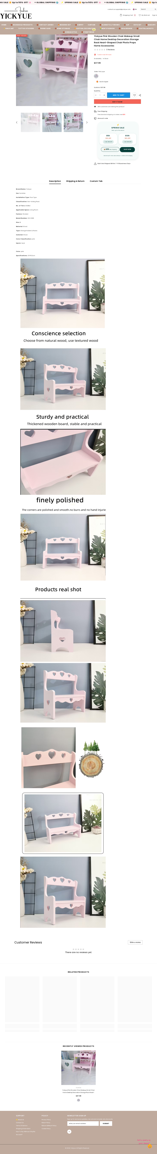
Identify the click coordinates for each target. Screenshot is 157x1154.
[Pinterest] (69, 1132)
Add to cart (119, 95)
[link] (22, 1027)
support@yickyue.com (123, 9)
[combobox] (147, 9)
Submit (106, 1123)
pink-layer (78, 1100)
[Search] (148, 9)
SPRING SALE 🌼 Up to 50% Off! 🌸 (87, 2)
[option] (52, 70)
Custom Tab (96, 181)
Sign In (154, 15)
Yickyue (78, 1088)
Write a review (135, 942)
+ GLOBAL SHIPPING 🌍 (50, 2)
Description (55, 181)
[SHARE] (139, 95)
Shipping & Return (75, 181)
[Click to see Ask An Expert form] (144, 1141)
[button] (16, 122)
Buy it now (117, 102)
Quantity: (97, 91)
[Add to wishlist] (134, 95)
